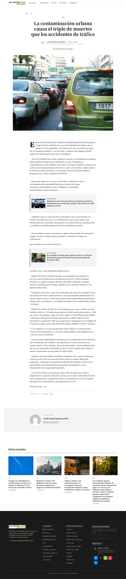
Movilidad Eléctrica (49, 539)
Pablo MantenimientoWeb (56, 42)
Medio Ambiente (48, 529)
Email (51, 394)
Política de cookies (72, 550)
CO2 (31, 13)
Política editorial (72, 536)
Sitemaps (69, 563)
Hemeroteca (70, 560)
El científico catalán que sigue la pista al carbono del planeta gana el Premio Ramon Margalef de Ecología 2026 (69, 257)
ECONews (69, 556)
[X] (101, 558)
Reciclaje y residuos (49, 550)
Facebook (45, 394)
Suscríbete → (101, 537)
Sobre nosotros (71, 533)
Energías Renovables (49, 536)
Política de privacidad (73, 546)
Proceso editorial (72, 42)
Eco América (47, 560)
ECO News (63, 3)
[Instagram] (110, 558)
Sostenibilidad (47, 546)
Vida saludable (47, 556)
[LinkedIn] (96, 563)
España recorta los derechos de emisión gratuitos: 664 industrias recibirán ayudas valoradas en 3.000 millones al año (70, 203)
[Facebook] (96, 558)
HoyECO (54, 3)
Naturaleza (46, 533)
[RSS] (105, 558)
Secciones (32, 3)
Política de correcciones (74, 539)
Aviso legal (70, 543)
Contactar (44, 3)
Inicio (26, 13)
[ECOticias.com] (17, 3)
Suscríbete (73, 3)
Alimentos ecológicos (50, 553)
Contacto (69, 529)
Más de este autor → (51, 422)
